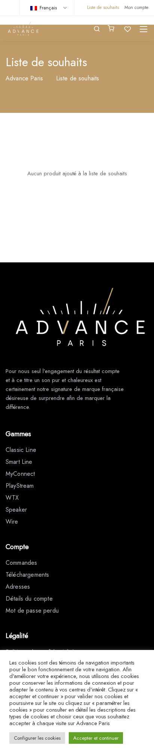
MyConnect (20, 473)
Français (47, 7)
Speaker (16, 509)
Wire (12, 521)
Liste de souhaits (103, 7)
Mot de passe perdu (32, 610)
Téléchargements (27, 574)
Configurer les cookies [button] (37, 738)
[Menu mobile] (143, 29)
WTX (12, 497)
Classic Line (21, 450)
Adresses (18, 586)
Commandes (21, 562)
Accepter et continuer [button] (95, 738)
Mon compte (136, 7)
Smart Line (19, 461)
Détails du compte (29, 598)
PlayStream (20, 485)
